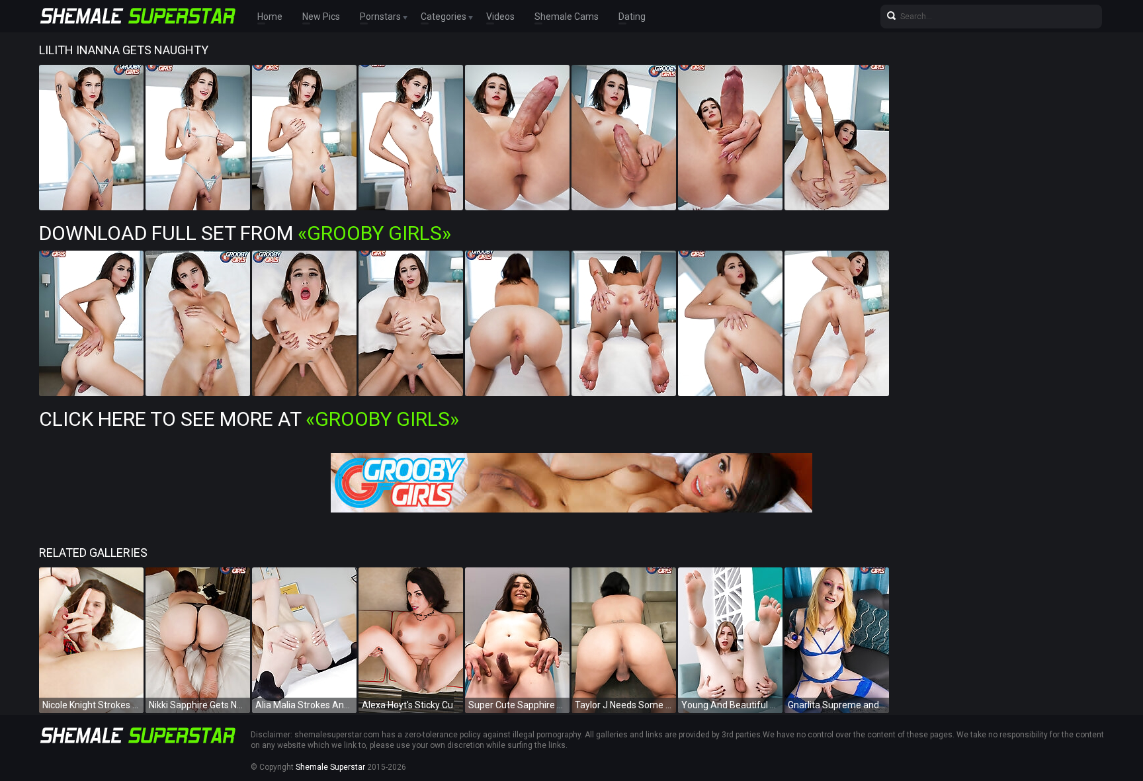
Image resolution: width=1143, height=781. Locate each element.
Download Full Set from (245, 233)
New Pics (321, 16)
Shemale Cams (566, 16)
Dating (632, 16)
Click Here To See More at (249, 419)
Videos (500, 16)
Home (269, 16)
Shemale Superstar (330, 767)
